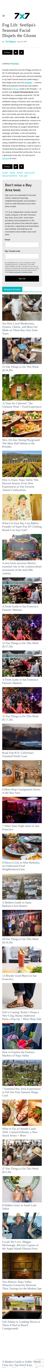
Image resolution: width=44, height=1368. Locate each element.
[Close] (40, 646)
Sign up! (22, 715)
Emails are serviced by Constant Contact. (16, 709)
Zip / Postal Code (11, 688)
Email (6, 676)
